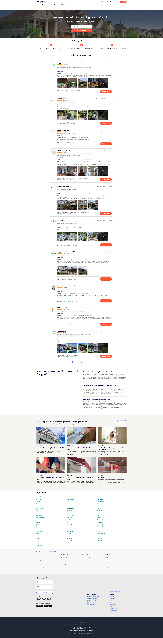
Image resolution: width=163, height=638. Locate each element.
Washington (39, 526)
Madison (99, 538)
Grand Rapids (70, 508)
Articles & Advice (61, 4)
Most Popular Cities (41, 551)
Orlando (38, 536)
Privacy (74, 628)
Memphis (99, 508)
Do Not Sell (82, 628)
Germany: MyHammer (74, 624)
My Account (112, 579)
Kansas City (70, 515)
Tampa (38, 538)
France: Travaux (65, 624)
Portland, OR (64, 564)
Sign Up (123, 1)
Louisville (69, 497)
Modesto (38, 510)
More (55, 4)
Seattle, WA (85, 567)
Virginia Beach (101, 533)
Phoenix (38, 499)
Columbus (69, 543)
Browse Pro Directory (92, 581)
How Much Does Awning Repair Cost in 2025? (50, 448)
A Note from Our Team (114, 589)
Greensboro (70, 531)
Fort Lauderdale (40, 529)
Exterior (43, 4)
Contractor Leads (91, 602)
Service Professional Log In (93, 596)
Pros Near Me (112, 587)
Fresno (38, 503)
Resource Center (113, 583)
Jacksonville (39, 531)
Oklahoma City (70, 545)
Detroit (68, 506)
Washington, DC (108, 567)
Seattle (99, 536)
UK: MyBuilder (98, 624)
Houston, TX (64, 558)
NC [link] (41, 8)
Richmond (100, 531)
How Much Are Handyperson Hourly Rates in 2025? (49, 478)
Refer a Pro (112, 585)
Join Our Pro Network (92, 598)
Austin (98, 513)
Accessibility (87, 628)
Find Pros (89, 579)
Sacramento (39, 513)
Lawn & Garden (49, 4)
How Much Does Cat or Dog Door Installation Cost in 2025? (111, 448)
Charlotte (69, 529)
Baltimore (69, 501)
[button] (62, 83)
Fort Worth (100, 520)
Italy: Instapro (81, 624)
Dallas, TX (106, 555)
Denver (38, 522)
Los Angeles (39, 508)
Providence (100, 506)
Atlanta (38, 540)
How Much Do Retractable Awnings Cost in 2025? (80, 478)
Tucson (38, 501)
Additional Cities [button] (39, 571)
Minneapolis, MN (65, 561)
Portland (99, 497)
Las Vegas (69, 520)
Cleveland (69, 540)
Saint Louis (69, 517)
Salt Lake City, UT (86, 564)
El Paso (99, 517)
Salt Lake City (100, 526)
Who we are (112, 598)
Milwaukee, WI (43, 561)
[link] (81, 66)
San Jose (38, 520)
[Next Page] (95, 362)
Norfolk (99, 529)
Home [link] (37, 8)
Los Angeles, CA (86, 558)
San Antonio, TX (108, 564)
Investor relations (113, 604)
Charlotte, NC (64, 555)
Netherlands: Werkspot (90, 624)
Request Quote (106, 91)
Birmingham (39, 497)
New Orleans (70, 499)
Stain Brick (101, 477)
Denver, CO (42, 558)
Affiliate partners (113, 610)
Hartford (38, 524)
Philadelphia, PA (43, 564)
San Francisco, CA (65, 567)
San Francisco (40, 517)
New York (69, 524)
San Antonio (100, 524)
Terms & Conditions (89, 630)
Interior (38, 4)
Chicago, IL (85, 555)
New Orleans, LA (86, 561)
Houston (99, 522)
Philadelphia (100, 501)
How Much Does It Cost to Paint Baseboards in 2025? (81, 448)
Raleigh (69, 533)
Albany (68, 522)
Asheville (69, 526)
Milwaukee (100, 540)
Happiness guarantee (114, 608)
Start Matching (81, 30)
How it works (112, 596)
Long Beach (39, 506)
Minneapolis (70, 510)
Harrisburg (100, 499)
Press (111, 602)
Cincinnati (69, 538)
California (78, 628)
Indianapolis (39, 545)
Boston (68, 503)
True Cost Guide (113, 581)
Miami (37, 533)
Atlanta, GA (42, 555)
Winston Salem (71, 536)
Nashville (99, 510)
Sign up (45, 592)
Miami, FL (106, 558)
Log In (116, 1)
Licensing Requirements (115, 591)
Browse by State (52, 551)
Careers (111, 600)
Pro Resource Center (92, 600)
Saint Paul (69, 513)
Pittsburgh (100, 503)
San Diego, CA (43, 567)
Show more (109, 164)
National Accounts (91, 604)
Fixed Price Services (91, 583)
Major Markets (41, 493)
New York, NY (107, 561)
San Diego (39, 515)
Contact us (112, 606)
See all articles (120, 422)
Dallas (98, 515)
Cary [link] (44, 8)
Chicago (38, 543)
